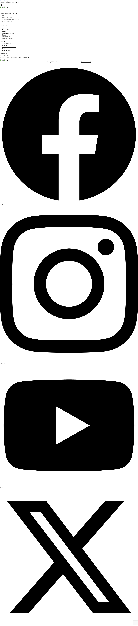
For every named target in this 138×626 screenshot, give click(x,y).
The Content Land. (86, 62)
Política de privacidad (23, 57)
